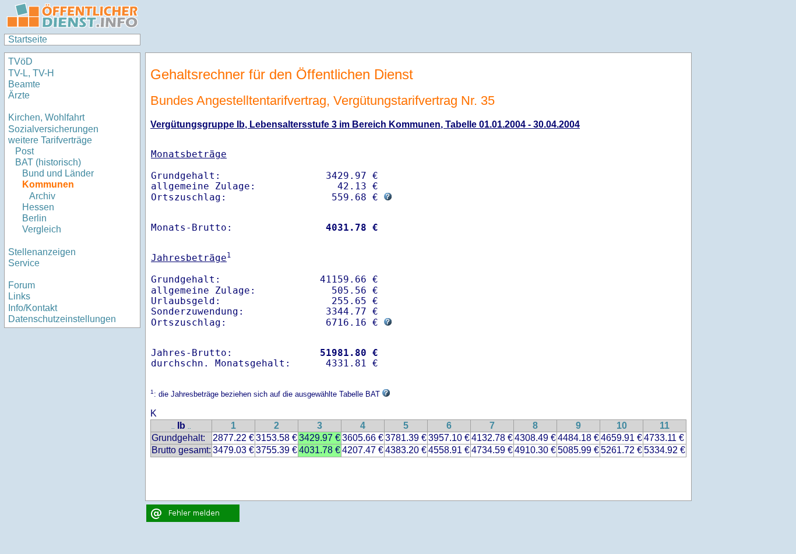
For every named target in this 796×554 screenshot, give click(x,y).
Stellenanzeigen (42, 252)
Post (24, 151)
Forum (21, 285)
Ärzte (19, 95)
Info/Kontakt (32, 308)
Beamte (24, 84)
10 (622, 426)
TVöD (20, 61)
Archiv (42, 196)
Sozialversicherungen (53, 129)
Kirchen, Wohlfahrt (46, 117)
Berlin (34, 218)
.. (173, 427)
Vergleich (41, 229)
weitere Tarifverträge (50, 140)
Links (19, 296)
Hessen (38, 207)
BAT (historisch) (48, 162)
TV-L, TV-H (31, 73)
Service (24, 263)
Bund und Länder (58, 173)
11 (665, 426)
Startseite (27, 39)
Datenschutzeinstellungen (62, 319)
